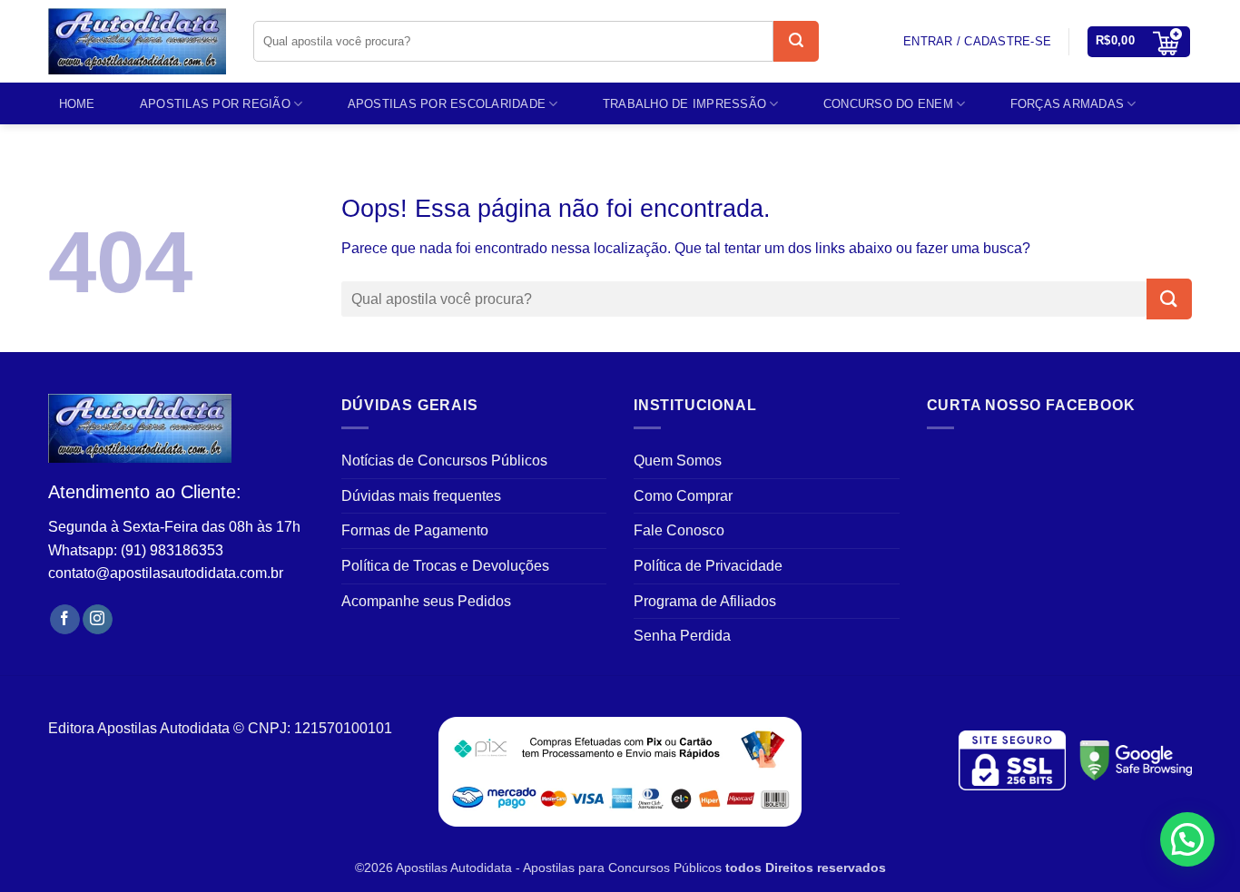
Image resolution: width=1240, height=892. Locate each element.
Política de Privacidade (708, 565)
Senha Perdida (682, 635)
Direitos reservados (825, 867)
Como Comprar (683, 496)
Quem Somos (678, 460)
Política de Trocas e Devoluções (445, 565)
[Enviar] (796, 41)
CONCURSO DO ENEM (888, 104)
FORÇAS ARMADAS (1067, 104)
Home (77, 104)
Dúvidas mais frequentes (421, 496)
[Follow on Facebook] (65, 619)
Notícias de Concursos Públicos (444, 460)
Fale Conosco (679, 530)
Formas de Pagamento (414, 530)
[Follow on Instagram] (98, 619)
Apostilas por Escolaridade (447, 104)
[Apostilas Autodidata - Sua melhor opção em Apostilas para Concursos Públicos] (137, 41)
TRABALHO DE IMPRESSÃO (684, 104)
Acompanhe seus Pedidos (426, 601)
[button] (1139, 41)
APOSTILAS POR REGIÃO (215, 104)
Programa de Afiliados (705, 601)
